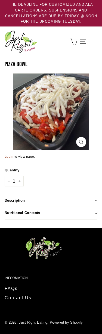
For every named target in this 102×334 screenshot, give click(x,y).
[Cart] (74, 42)
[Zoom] (81, 142)
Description (15, 200)
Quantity (12, 170)
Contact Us (18, 297)
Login (9, 157)
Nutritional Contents (22, 213)
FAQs (11, 288)
